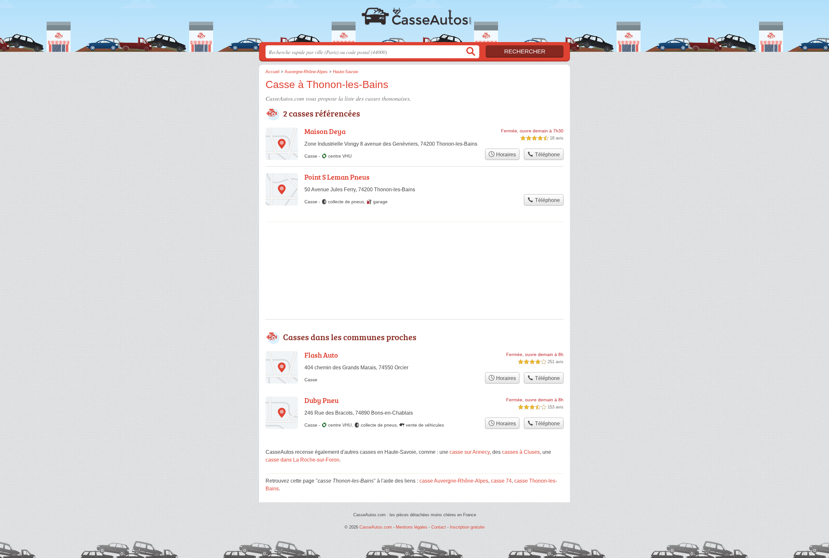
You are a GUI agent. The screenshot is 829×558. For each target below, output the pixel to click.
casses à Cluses (521, 452)
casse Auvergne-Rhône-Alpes (453, 481)
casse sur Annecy (469, 452)
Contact (438, 527)
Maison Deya (325, 131)
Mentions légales (411, 527)
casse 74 (501, 481)
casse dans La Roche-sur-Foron (302, 460)
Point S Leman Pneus (336, 177)
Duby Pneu (321, 400)
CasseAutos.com (414, 23)
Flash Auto (321, 355)
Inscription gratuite (467, 527)
